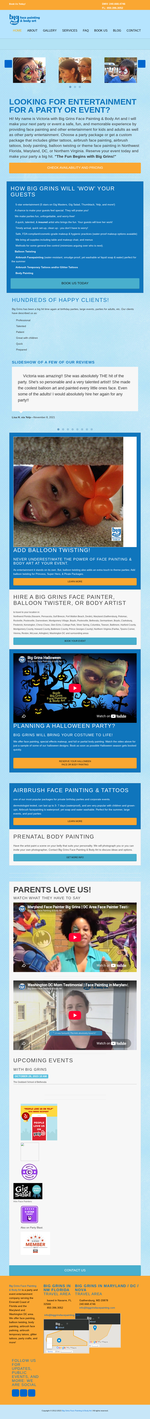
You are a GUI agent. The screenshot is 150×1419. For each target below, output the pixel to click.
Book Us (101, 30)
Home (17, 30)
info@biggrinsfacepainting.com (62, 1315)
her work (107, 222)
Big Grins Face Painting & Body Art (76, 1411)
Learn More (75, 581)
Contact (134, 30)
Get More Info (75, 857)
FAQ (86, 30)
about (32, 30)
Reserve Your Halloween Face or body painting (75, 763)
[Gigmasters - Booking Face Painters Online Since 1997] (35, 1242)
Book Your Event (75, 641)
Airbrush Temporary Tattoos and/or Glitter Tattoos (47, 267)
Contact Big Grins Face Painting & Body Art (73, 849)
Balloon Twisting (25, 251)
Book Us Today (75, 283)
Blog (117, 30)
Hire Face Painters (22, 1201)
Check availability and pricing (75, 167)
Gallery (50, 30)
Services (69, 30)
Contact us (75, 1270)
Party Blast (36, 1227)
